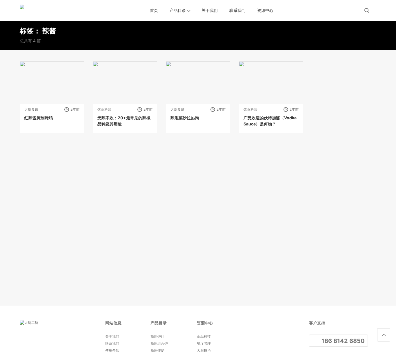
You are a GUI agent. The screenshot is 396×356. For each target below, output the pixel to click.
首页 (154, 10)
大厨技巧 (204, 350)
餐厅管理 (204, 343)
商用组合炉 (159, 343)
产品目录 (178, 10)
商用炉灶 (157, 336)
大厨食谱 (31, 109)
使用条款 (112, 350)
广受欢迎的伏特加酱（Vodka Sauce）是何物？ (270, 120)
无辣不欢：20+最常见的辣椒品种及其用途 (123, 120)
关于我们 (209, 10)
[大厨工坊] (46, 10)
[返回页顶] (383, 335)
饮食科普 (104, 109)
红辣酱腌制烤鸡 (38, 117)
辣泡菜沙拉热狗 (184, 117)
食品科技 (204, 336)
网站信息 (113, 322)
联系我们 (237, 10)
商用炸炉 (157, 350)
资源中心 (265, 10)
